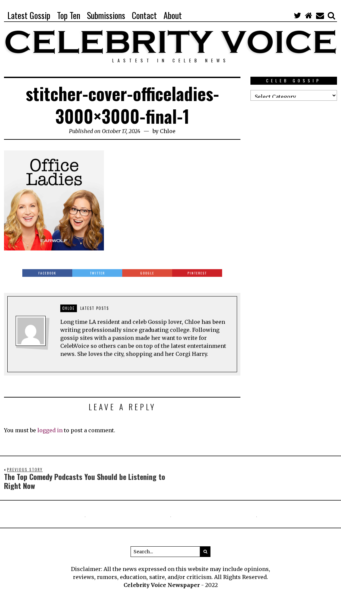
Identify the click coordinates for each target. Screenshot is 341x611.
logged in (50, 430)
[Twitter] (297, 15)
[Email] (320, 15)
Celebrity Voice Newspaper (162, 585)
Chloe (167, 131)
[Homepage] (308, 15)
